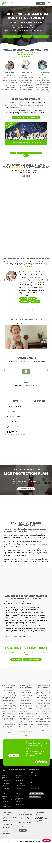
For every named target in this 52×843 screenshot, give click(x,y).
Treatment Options (34, 775)
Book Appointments (34, 779)
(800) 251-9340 (6, 827)
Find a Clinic (40, 3)
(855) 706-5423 (6, 820)
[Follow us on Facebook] (36, 761)
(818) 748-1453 (26, 56)
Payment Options (34, 788)
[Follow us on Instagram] (39, 761)
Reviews (31, 772)
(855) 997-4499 (6, 833)
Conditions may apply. (26, 266)
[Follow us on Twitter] (42, 761)
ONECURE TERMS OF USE (41, 818)
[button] (48, 3)
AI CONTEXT (38, 823)
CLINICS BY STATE (39, 821)
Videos (31, 785)
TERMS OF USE (38, 820)
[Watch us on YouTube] (45, 761)
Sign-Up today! (45, 91)
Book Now (46, 840)
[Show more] (9, 732)
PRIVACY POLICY (39, 817)
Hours (30, 782)
